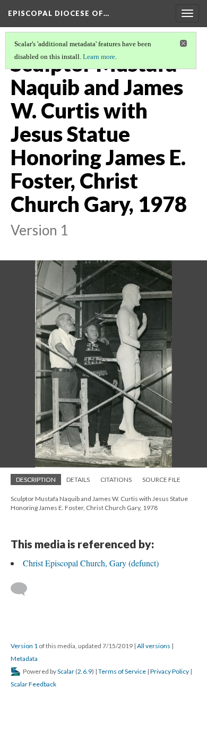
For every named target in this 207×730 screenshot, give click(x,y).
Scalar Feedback (33, 684)
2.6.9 (84, 671)
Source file (161, 479)
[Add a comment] (24, 589)
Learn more (99, 57)
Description (36, 479)
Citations (116, 479)
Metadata (24, 659)
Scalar (65, 671)
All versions (153, 646)
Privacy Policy (169, 671)
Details (78, 479)
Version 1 (24, 646)
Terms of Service (122, 671)
